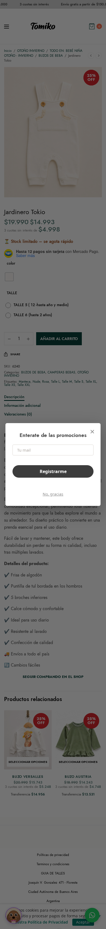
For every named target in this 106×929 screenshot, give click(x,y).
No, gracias (53, 494)
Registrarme (53, 471)
